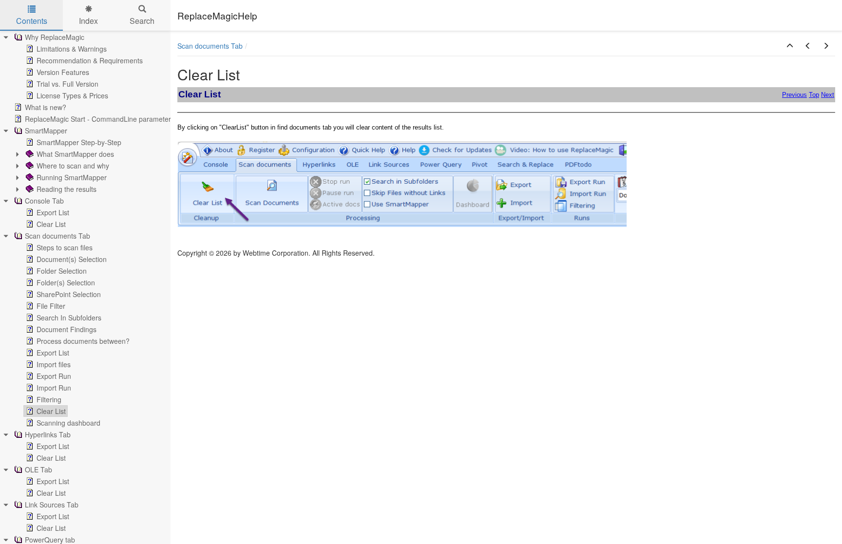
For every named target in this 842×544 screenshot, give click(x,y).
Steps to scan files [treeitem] (65, 247)
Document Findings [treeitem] (66, 329)
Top (814, 94)
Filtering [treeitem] (49, 399)
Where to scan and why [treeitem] (73, 165)
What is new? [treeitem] (45, 107)
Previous (794, 94)
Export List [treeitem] (53, 212)
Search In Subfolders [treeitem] (69, 317)
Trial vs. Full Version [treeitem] (67, 84)
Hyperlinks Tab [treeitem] (48, 434)
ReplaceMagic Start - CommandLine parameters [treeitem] (99, 119)
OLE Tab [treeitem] (38, 469)
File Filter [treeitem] (51, 306)
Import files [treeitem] (54, 364)
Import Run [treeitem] (54, 388)
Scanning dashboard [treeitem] (68, 423)
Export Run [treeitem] (54, 376)
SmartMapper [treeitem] (46, 130)
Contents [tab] (31, 20)
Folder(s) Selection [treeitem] (66, 282)
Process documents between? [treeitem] (83, 341)
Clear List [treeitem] (51, 224)
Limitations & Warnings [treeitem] (72, 49)
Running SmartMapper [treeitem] (72, 177)
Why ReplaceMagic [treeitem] (54, 37)
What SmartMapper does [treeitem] (75, 154)
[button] (790, 46)
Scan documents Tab (210, 46)
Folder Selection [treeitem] (62, 271)
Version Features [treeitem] (63, 72)
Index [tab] (88, 20)
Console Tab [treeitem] (44, 201)
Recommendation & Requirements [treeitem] (90, 60)
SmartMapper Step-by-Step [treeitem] (79, 142)
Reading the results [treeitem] (66, 189)
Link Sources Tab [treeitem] (51, 504)
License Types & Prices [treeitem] (72, 95)
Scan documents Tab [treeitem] (57, 236)
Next (827, 94)
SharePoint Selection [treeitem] (69, 294)
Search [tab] (142, 20)
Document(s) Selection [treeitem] (72, 259)
